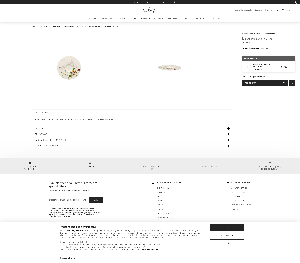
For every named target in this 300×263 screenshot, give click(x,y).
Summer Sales (128, 2)
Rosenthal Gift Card (165, 217)
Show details (66, 258)
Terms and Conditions (241, 205)
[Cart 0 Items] (294, 10)
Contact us (161, 192)
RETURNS (160, 209)
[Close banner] (296, 2)
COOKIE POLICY (237, 200)
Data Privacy (66, 216)
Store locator (162, 213)
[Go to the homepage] (149, 10)
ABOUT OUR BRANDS (239, 188)
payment (160, 205)
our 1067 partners (75, 230)
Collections (42, 27)
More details (257, 69)
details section (150, 249)
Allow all (227, 228)
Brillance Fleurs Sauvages (88, 27)
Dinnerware (69, 27)
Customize (225, 235)
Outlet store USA (238, 192)
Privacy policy (237, 196)
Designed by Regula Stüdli (254, 48)
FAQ (158, 196)
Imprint (234, 209)
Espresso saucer (110, 27)
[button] (125, 19)
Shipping (160, 200)
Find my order (162, 188)
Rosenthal (55, 27)
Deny (227, 242)
